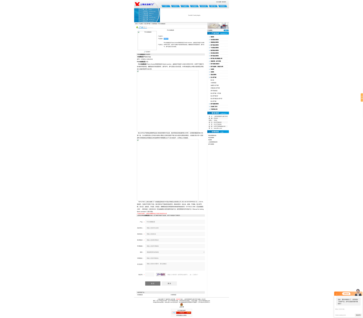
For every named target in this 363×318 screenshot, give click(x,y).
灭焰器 (157, 213)
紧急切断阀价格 (212, 135)
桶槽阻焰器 (153, 213)
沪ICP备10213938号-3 (204, 302)
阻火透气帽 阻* (214, 96)
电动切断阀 (211, 137)
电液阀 (210, 139)
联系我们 (222, 6)
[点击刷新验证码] (161, 274)
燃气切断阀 (211, 144)
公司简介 (175, 6)
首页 (136, 23)
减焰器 (148, 213)
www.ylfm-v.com (218, 128)
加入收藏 (218, 2)
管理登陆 (189, 302)
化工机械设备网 (183, 302)
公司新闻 (194, 6)
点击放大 (147, 51)
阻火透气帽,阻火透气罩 (216, 98)
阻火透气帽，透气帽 (216, 93)
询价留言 (224, 2)
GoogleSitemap (157, 302)
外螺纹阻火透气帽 (215, 88)
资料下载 (213, 6)
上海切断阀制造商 (212, 142)
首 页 (166, 6)
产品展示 (185, 6)
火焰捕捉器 (140, 294)
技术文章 (203, 6)
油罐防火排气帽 (215, 85)
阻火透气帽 (147, 23)
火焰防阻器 (154, 23)
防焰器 (161, 213)
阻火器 (165, 213)
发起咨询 (358, 315)
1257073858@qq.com (219, 126)
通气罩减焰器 (214, 90)
